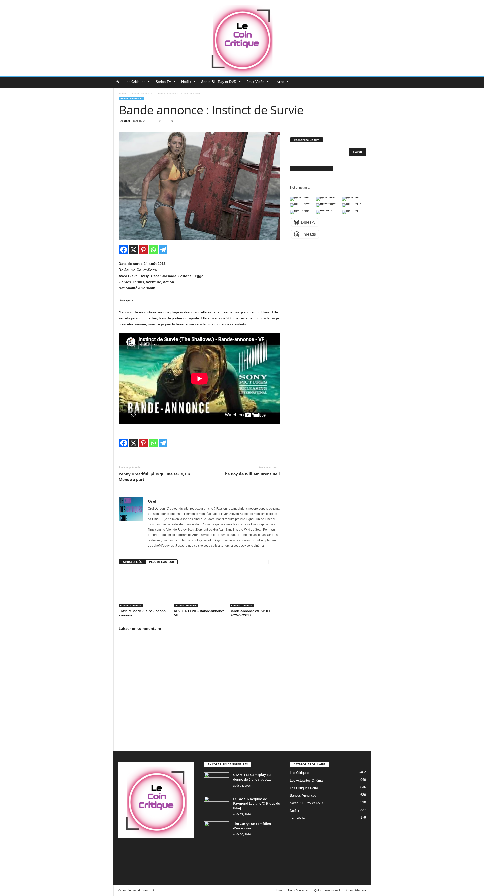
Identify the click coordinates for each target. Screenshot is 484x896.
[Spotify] (165, 850)
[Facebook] (123, 249)
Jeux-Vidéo (255, 82)
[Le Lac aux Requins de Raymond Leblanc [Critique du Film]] (216, 806)
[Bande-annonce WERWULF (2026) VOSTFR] (255, 588)
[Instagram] (144, 850)
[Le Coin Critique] (242, 38)
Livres (279, 82)
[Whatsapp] (153, 249)
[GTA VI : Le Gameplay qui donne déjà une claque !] (216, 781)
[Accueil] (117, 82)
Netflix (186, 82)
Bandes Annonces (142, 93)
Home (122, 93)
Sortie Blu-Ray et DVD (218, 82)
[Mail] (154, 850)
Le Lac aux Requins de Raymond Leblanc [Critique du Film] (256, 803)
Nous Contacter (298, 890)
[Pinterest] (143, 249)
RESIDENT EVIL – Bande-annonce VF (199, 613)
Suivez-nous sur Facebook (311, 168)
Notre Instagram (301, 187)
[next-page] (277, 562)
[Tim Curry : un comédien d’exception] (216, 830)
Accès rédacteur (356, 890)
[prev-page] (271, 562)
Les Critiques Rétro (304, 788)
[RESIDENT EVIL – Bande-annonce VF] (199, 588)
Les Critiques (135, 82)
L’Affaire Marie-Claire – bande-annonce (142, 613)
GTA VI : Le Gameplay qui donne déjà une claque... (252, 777)
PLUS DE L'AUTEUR (161, 562)
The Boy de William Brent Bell (251, 473)
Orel (127, 121)
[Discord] (123, 850)
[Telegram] (163, 249)
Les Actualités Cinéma (306, 780)
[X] (133, 249)
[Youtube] (123, 864)
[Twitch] (175, 850)
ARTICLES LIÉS (132, 562)
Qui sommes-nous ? (327, 890)
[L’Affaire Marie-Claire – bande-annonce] (144, 588)
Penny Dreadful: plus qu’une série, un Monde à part (154, 476)
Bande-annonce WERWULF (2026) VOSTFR (250, 613)
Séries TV (163, 82)
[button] (363, 82)
